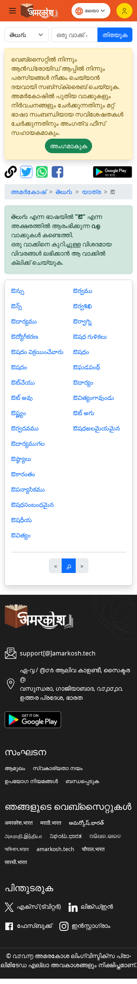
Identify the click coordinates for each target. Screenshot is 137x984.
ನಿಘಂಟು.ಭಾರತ (66, 836)
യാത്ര (91, 192)
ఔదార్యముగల (28, 443)
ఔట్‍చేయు (23, 382)
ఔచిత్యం (20, 535)
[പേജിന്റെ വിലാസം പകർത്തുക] (12, 171)
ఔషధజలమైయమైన (96, 428)
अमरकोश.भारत (19, 822)
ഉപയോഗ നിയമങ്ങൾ (31, 781)
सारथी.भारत (16, 862)
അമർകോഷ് (28, 192)
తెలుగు (64, 192)
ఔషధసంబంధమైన (32, 504)
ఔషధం (81, 352)
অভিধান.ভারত (17, 849)
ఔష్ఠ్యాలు (21, 459)
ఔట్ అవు (22, 397)
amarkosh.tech (55, 849)
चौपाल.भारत (93, 849)
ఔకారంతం (23, 474)
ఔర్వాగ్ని (82, 321)
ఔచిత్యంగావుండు (93, 397)
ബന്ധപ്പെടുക (82, 781)
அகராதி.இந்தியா (23, 836)
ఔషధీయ (21, 520)
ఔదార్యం (83, 382)
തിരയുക (114, 35)
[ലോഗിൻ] (124, 10)
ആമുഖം (15, 768)
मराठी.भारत (50, 822)
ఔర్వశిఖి (82, 306)
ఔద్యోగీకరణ (24, 336)
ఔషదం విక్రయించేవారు (37, 352)
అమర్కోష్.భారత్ (86, 822)
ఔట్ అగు (83, 413)
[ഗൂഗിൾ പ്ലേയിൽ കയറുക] (112, 171)
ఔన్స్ (16, 306)
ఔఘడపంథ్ (86, 367)
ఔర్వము (82, 290)
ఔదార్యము (24, 321)
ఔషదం (19, 367)
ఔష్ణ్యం (18, 413)
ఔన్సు (17, 290)
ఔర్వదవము (25, 428)
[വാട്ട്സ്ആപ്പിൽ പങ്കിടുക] (43, 171)
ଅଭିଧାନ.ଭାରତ (105, 836)
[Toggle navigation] (13, 11)
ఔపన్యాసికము (28, 489)
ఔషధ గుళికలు (90, 336)
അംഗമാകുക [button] (68, 146)
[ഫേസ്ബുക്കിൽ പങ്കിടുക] (57, 171)
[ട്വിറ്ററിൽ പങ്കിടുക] (27, 171)
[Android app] (33, 719)
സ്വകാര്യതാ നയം (58, 768)
